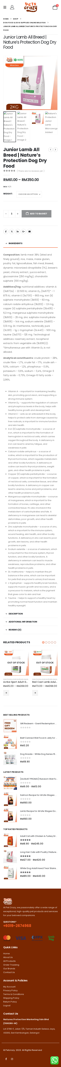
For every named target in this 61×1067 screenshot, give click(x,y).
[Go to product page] (10, 726)
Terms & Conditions (13, 994)
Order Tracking (11, 964)
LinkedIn (17, 231)
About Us (8, 957)
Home (6, 953)
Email (29, 231)
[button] (5, 7)
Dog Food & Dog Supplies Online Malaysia (19, 679)
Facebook (5, 231)
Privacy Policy (10, 990)
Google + (23, 231)
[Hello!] (12, 7)
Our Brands (9, 968)
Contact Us (9, 972)
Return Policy (10, 1001)
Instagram (12, 1059)
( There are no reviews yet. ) (30, 171)
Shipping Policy (11, 998)
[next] (55, 149)
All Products (9, 961)
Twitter (11, 231)
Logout (6, 1005)
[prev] (50, 149)
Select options (6, 693)
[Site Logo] (30, 7)
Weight (7, 193)
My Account (9, 986)
